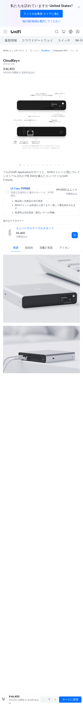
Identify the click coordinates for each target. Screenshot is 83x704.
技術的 (29, 247)
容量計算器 (46, 247)
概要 (15, 247)
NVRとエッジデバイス (13, 50)
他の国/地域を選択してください (41, 21)
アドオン (64, 247)
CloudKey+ (46, 50)
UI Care (15, 188)
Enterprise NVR (61, 50)
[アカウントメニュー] (77, 31)
